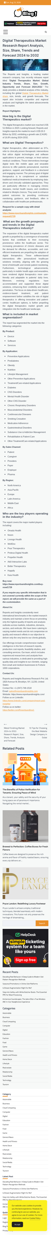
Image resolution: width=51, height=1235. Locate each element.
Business (6, 1017)
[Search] (46, 32)
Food (4, 1042)
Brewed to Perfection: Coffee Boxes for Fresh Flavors (25, 848)
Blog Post (6, 1226)
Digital (5, 1029)
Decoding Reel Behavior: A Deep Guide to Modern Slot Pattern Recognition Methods (23, 978)
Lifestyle (6, 1063)
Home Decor (7, 1059)
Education (6, 1034)
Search (42, 923)
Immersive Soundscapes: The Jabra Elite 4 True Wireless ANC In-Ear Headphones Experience (24, 1000)
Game (5, 1046)
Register (6, 1222)
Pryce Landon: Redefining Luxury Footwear (24, 903)
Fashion (6, 1038)
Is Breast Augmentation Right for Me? (17, 987)
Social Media (7, 1076)
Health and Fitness (10, 1055)
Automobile (7, 1013)
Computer (6, 1025)
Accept (17, 1224)
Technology (7, 1080)
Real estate (7, 1067)
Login (5, 1218)
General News (8, 1050)
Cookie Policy (35, 1218)
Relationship (7, 1071)
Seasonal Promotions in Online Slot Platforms (20, 983)
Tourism (6, 1084)
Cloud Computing (9, 1021)
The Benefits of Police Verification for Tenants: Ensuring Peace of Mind (21, 791)
